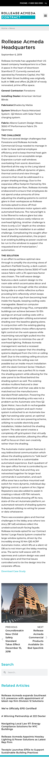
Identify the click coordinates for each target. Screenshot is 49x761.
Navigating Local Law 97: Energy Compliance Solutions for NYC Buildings (20, 726)
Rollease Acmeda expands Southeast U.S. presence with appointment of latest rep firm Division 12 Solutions (23, 698)
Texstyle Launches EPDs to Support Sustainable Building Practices (22, 751)
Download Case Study (13, 571)
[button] (46, 3)
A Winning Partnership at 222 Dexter (23, 716)
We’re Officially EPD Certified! (19, 708)
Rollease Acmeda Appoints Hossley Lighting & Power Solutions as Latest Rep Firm (23, 739)
